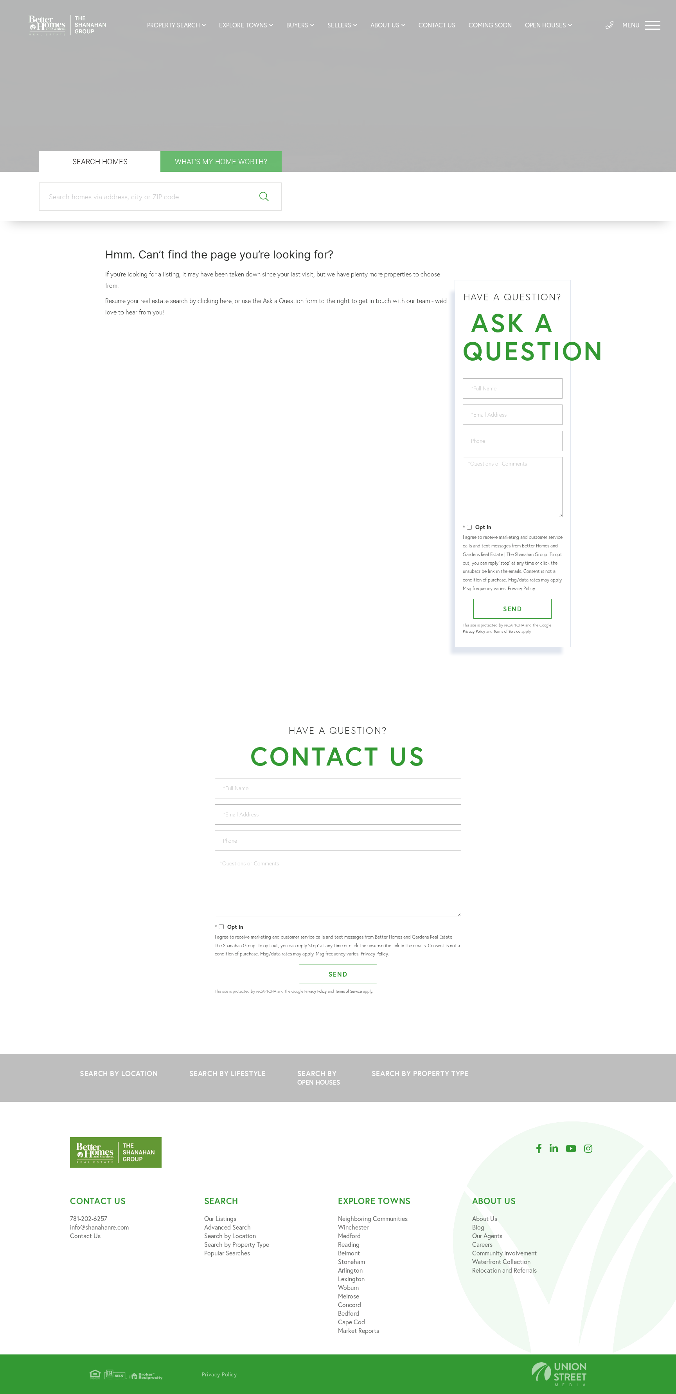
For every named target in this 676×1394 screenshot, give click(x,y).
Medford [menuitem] (349, 1235)
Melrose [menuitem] (348, 1296)
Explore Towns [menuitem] (243, 25)
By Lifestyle (228, 1073)
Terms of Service (507, 631)
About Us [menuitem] (384, 25)
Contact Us (85, 1235)
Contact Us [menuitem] (437, 25)
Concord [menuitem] (349, 1304)
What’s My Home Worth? (221, 161)
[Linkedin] (558, 1149)
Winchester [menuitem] (353, 1227)
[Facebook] (543, 1149)
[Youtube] (575, 1149)
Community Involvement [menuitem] (504, 1253)
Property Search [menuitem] (173, 25)
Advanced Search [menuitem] (227, 1227)
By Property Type (420, 1073)
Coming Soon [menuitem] (490, 25)
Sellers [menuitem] (339, 25)
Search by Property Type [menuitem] (236, 1244)
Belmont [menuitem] (349, 1253)
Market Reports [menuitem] (358, 1330)
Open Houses (318, 1082)
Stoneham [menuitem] (351, 1261)
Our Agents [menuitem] (487, 1235)
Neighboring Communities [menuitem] (373, 1218)
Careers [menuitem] (482, 1244)
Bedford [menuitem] (348, 1313)
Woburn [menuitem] (348, 1287)
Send (512, 609)
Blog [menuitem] (478, 1227)
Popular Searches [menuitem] (227, 1253)
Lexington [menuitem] (351, 1279)
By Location (119, 1073)
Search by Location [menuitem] (230, 1235)
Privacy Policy (521, 588)
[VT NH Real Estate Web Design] (559, 1374)
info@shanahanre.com (99, 1227)
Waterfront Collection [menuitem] (501, 1261)
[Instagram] (592, 1149)
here (226, 301)
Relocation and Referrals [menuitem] (504, 1270)
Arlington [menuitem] (350, 1270)
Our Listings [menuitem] (220, 1218)
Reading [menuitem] (349, 1244)
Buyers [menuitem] (297, 25)
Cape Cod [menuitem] (351, 1322)
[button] (264, 196)
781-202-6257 (88, 1218)
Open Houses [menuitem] (545, 25)
